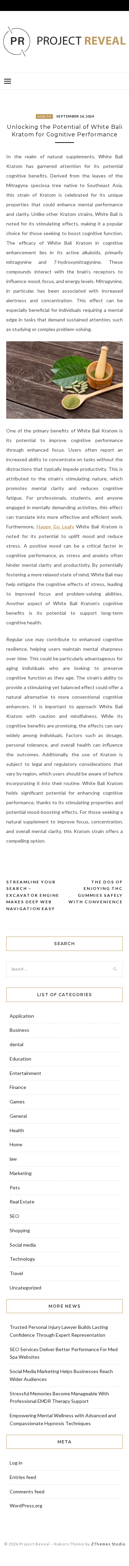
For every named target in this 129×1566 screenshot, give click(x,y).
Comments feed (27, 1491)
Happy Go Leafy (55, 526)
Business (19, 1030)
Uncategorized (25, 1287)
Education (20, 1059)
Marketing (21, 1173)
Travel (16, 1273)
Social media (23, 1245)
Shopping (20, 1230)
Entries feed (23, 1477)
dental (16, 1044)
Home (16, 1144)
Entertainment (25, 1073)
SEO (14, 1216)
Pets (15, 1187)
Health (44, 116)
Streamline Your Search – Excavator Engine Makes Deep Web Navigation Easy (32, 895)
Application (22, 1016)
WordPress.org (26, 1505)
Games (17, 1101)
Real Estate (22, 1201)
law (13, 1159)
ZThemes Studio (108, 1544)
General (18, 1116)
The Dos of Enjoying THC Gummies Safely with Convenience (95, 892)
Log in (16, 1463)
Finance (18, 1087)
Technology (22, 1259)
